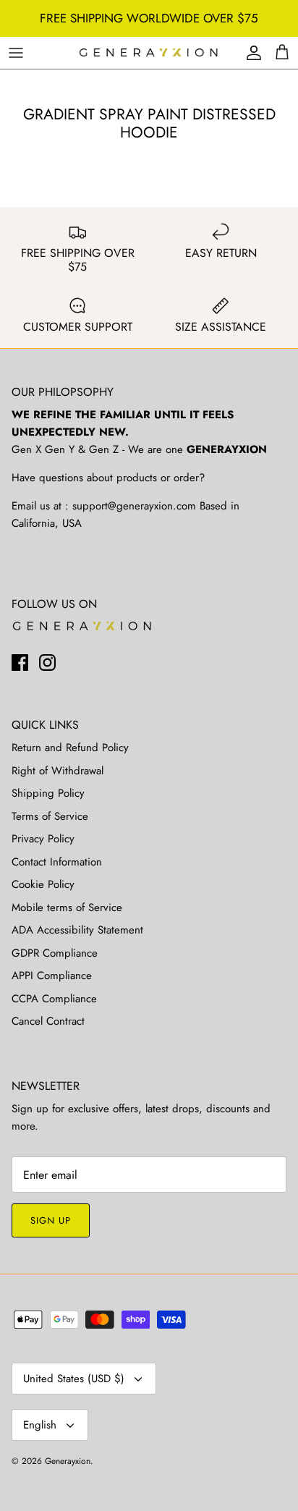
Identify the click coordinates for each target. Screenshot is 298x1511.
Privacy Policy (43, 839)
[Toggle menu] (16, 53)
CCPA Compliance (54, 999)
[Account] (250, 53)
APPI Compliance (52, 975)
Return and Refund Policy (70, 748)
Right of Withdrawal (57, 771)
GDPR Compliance (55, 953)
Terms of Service (50, 816)
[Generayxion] (148, 53)
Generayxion (67, 1461)
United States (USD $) (73, 1379)
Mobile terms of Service (67, 907)
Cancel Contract (48, 1021)
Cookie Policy (43, 884)
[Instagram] (47, 662)
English (39, 1425)
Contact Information (57, 862)
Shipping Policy (48, 793)
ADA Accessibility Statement (77, 930)
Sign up (50, 1220)
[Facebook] (20, 662)
